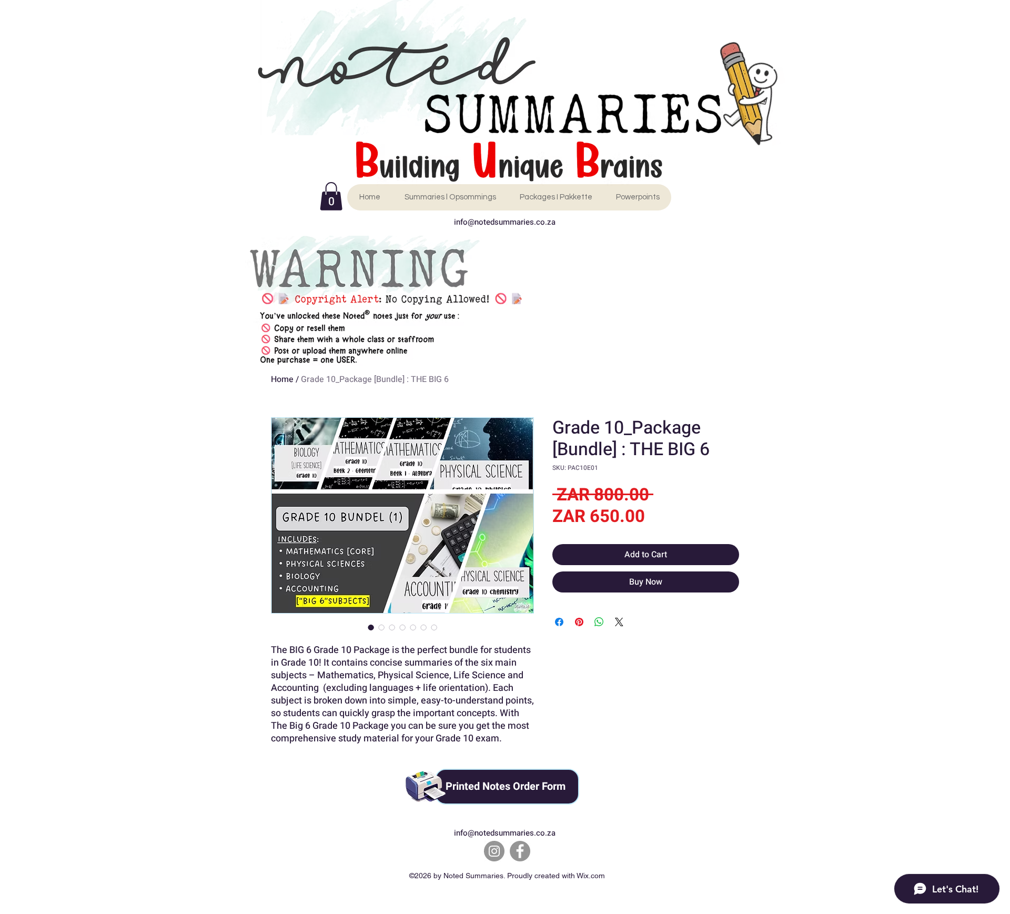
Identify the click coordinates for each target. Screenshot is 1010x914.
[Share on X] (619, 622)
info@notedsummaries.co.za (505, 222)
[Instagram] (494, 851)
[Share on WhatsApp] (599, 622)
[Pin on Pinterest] (579, 622)
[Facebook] (520, 851)
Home (282, 379)
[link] (331, 196)
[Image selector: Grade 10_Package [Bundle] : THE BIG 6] (371, 627)
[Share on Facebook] (559, 622)
